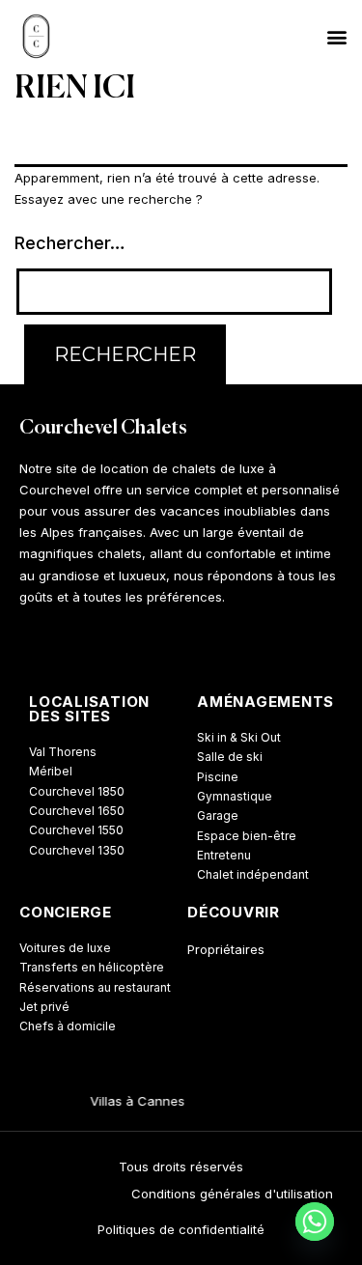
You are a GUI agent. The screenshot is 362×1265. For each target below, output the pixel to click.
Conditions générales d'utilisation (232, 1193)
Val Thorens (63, 752)
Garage (217, 815)
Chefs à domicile (67, 1026)
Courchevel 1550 (76, 830)
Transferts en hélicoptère (91, 967)
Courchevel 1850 (77, 791)
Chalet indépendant (253, 874)
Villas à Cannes (135, 1101)
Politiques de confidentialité (181, 1229)
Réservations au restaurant (95, 987)
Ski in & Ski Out (239, 737)
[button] (336, 36)
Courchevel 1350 (77, 850)
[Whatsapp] (314, 1221)
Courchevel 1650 (77, 810)
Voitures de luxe (65, 948)
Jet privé (44, 1006)
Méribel (50, 771)
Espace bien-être (246, 836)
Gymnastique (234, 796)
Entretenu (224, 855)
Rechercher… (69, 243)
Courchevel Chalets (103, 428)
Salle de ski (230, 756)
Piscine (217, 777)
